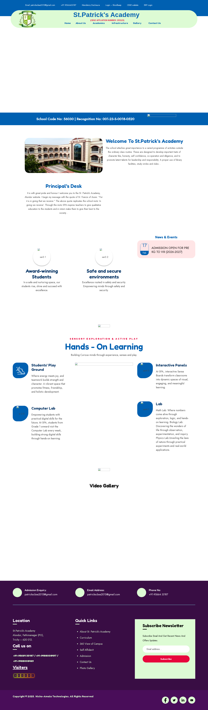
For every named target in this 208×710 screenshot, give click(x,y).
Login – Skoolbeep (113, 5)
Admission (85, 656)
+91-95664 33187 (158, 594)
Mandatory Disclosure (91, 5)
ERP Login (148, 5)
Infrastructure (120, 23)
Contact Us (85, 662)
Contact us (154, 23)
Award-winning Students (42, 274)
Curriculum (86, 638)
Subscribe (166, 659)
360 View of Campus (91, 644)
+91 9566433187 (68, 5)
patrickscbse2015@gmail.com (41, 594)
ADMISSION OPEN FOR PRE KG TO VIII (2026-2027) (170, 250)
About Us (81, 23)
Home (68, 23)
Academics (99, 23)
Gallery (137, 23)
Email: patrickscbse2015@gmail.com (40, 5)
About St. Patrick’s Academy (95, 631)
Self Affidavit (87, 650)
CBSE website (132, 5)
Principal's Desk (64, 186)
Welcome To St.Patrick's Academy (144, 141)
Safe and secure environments (104, 274)
